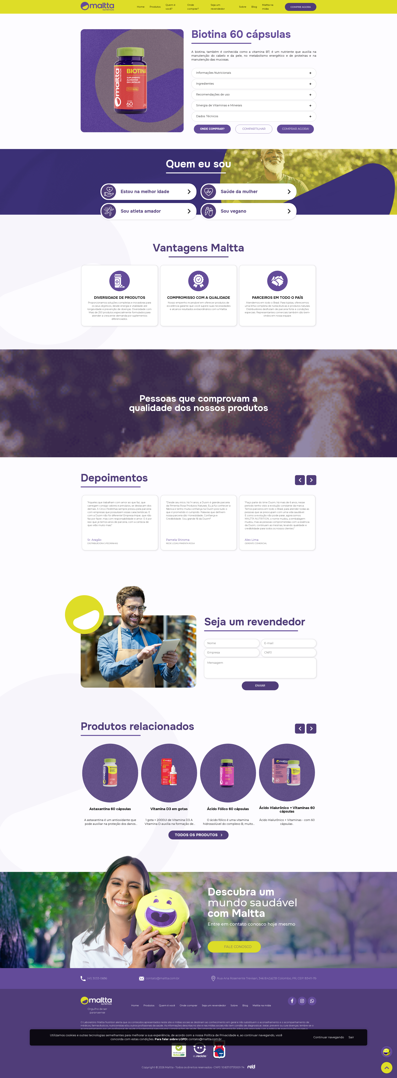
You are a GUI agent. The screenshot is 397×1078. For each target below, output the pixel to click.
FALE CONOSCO (238, 947)
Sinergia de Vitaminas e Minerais (219, 105)
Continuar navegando (328, 1037)
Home (141, 6)
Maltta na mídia (262, 1005)
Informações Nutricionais (213, 73)
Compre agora (300, 6)
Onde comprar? (212, 129)
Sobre (242, 6)
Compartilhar (253, 129)
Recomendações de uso (213, 94)
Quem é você (167, 1005)
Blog (254, 6)
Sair (351, 1037)
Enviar (260, 685)
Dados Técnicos (207, 116)
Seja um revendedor (214, 1005)
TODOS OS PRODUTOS (196, 835)
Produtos (155, 6)
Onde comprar (188, 1005)
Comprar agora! (295, 129)
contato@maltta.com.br (205, 1039)
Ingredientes (205, 83)
